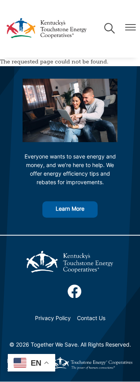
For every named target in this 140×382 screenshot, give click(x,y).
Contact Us (91, 319)
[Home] (46, 28)
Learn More (70, 209)
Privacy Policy (53, 319)
